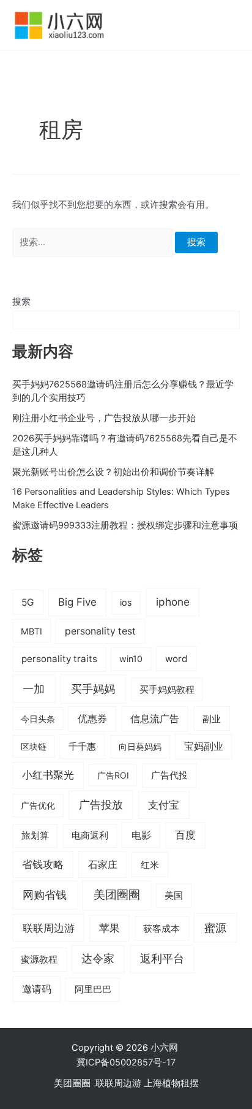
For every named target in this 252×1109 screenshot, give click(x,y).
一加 (34, 688)
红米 (150, 865)
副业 (211, 719)
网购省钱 (45, 894)
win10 (131, 659)
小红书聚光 (48, 775)
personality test (100, 631)
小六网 (165, 1047)
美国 (174, 895)
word (176, 659)
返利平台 (162, 958)
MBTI (31, 631)
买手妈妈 (93, 688)
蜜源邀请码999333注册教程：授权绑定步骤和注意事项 (125, 525)
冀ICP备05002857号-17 (126, 1062)
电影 (141, 835)
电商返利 (90, 835)
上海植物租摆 (171, 1083)
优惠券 (92, 719)
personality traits (59, 659)
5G (27, 602)
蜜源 (215, 927)
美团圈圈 (117, 895)
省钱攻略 (43, 864)
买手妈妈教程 (167, 689)
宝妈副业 (203, 746)
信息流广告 (154, 719)
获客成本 (161, 928)
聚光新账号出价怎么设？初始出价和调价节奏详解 (113, 472)
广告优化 (38, 805)
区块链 (33, 746)
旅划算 (35, 835)
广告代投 (169, 775)
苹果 (109, 928)
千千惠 (82, 746)
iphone (173, 601)
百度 (185, 835)
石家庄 (102, 864)
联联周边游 (49, 927)
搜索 (21, 301)
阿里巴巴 (93, 989)
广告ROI (113, 775)
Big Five (77, 602)
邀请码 (36, 989)
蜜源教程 (39, 959)
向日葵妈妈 (140, 746)
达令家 (97, 958)
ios (126, 602)
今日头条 (38, 719)
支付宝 (163, 804)
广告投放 (101, 804)
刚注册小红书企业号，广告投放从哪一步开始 (104, 418)
